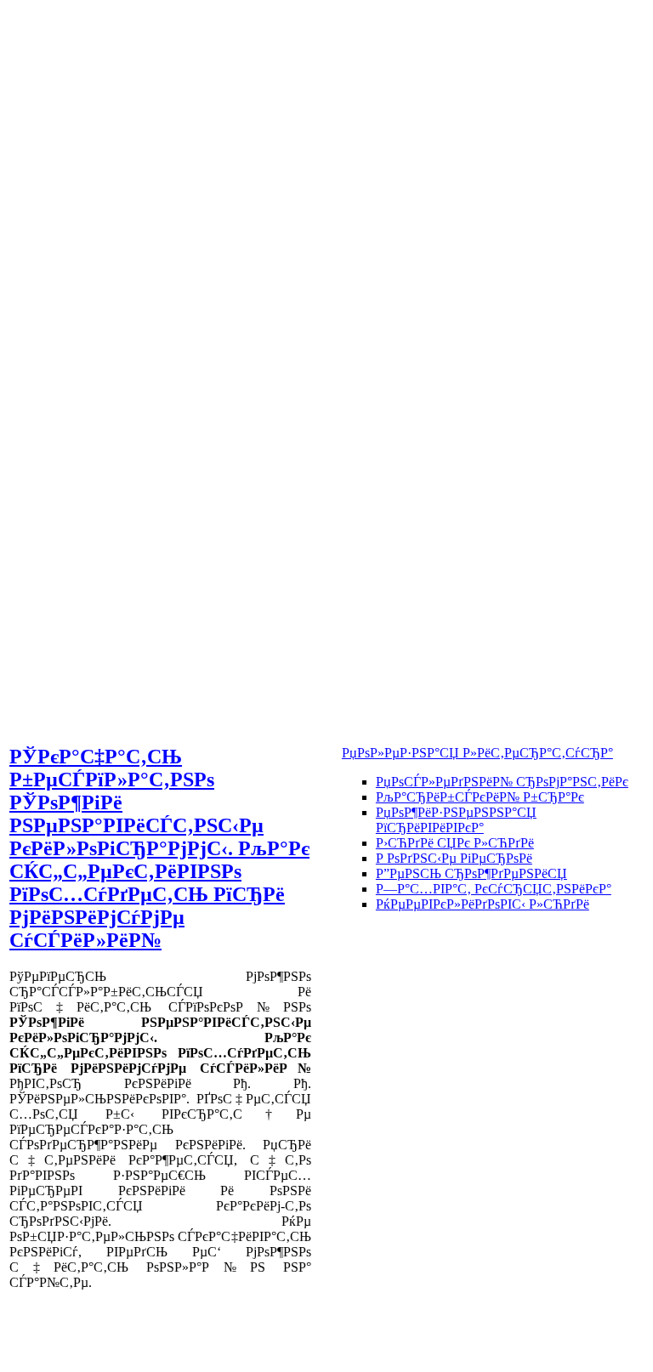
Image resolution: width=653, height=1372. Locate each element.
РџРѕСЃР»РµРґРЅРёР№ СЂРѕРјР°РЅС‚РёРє (502, 781)
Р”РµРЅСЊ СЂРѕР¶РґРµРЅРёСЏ (471, 873)
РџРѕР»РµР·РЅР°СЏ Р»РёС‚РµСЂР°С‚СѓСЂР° (477, 753)
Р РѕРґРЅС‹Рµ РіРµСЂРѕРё (454, 858)
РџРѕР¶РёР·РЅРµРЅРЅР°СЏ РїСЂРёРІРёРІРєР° (456, 820)
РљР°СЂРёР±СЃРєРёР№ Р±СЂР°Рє (480, 797)
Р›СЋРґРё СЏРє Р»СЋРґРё (455, 843)
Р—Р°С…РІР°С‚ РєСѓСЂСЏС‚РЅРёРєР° (493, 889)
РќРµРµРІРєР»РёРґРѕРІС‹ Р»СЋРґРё (482, 904)
